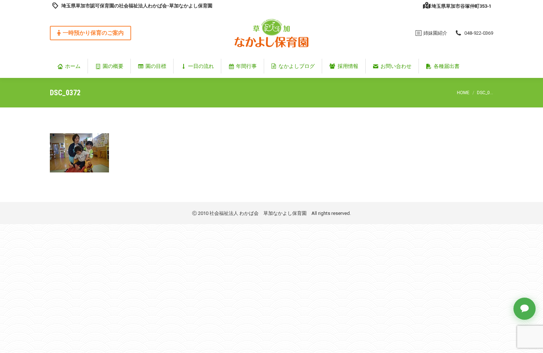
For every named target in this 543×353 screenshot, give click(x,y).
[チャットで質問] (524, 309)
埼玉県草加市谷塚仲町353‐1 (461, 6)
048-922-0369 (478, 33)
